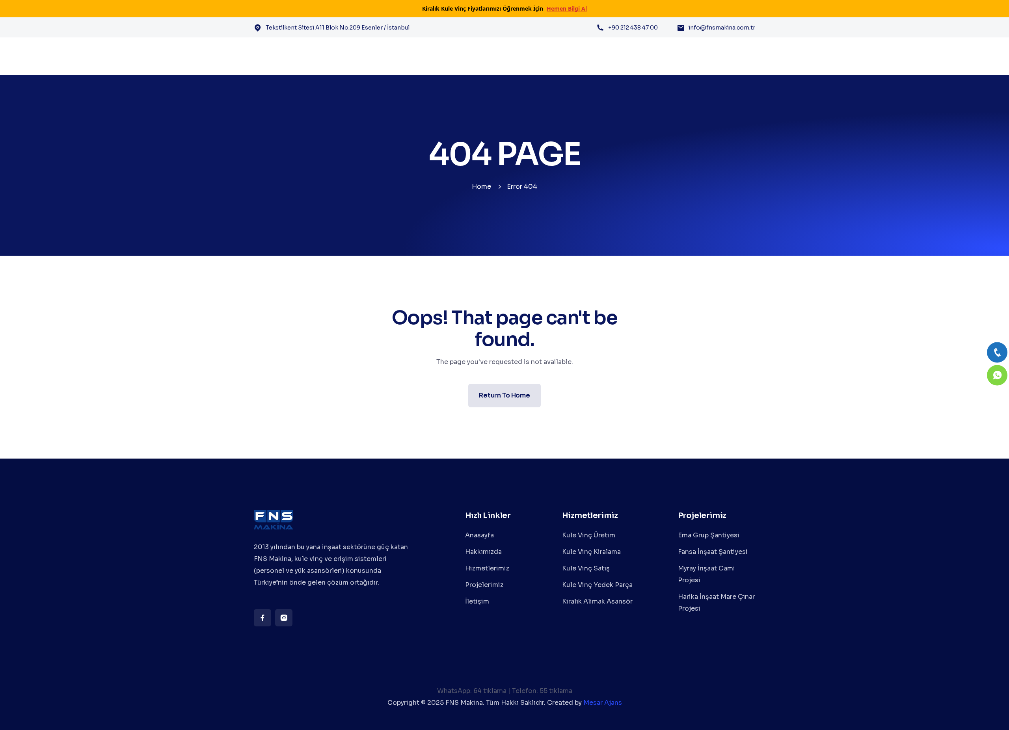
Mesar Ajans (602, 702)
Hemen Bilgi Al (567, 8)
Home (481, 186)
